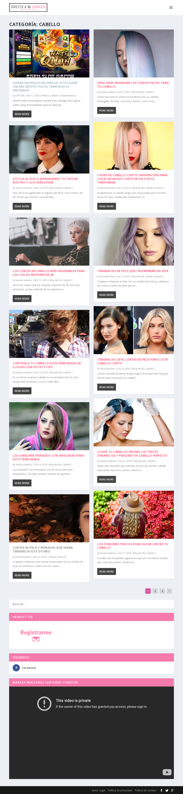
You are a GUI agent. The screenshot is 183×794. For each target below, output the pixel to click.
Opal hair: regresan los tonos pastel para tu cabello (133, 85)
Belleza (45, 95)
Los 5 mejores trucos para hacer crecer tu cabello (132, 546)
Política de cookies (145, 790)
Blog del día (56, 187)
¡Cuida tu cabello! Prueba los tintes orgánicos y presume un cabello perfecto (132, 454)
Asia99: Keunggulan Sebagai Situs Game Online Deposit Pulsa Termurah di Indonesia (45, 86)
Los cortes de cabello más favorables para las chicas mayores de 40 (49, 273)
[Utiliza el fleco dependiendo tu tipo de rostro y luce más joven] (49, 149)
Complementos (67, 95)
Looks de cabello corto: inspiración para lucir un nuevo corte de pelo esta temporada (132, 179)
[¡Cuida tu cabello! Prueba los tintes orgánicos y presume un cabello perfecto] (134, 422)
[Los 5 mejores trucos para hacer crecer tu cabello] (134, 515)
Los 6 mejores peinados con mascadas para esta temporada (48, 457)
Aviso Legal (98, 790)
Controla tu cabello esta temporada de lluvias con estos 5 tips (47, 365)
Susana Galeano (24, 187)
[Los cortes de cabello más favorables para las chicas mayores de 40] (49, 242)
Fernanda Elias (23, 556)
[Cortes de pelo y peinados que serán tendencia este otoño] (49, 518)
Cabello (54, 95)
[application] (91, 733)
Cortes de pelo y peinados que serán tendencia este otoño (43, 549)
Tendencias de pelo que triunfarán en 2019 (132, 271)
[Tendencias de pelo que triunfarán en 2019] (134, 242)
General (61, 556)
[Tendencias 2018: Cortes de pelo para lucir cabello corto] (134, 330)
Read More (22, 114)
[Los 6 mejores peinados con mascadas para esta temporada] (49, 426)
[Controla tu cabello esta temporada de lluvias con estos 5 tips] (49, 334)
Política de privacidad (120, 790)
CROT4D (20, 95)
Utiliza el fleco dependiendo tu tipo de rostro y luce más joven (45, 181)
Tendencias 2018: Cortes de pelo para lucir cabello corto (132, 361)
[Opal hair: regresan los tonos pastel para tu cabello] (134, 53)
